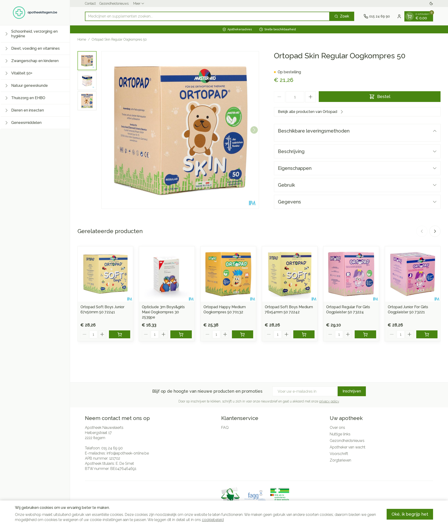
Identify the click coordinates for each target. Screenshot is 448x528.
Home (81, 39)
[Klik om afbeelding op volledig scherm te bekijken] (180, 130)
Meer (136, 3)
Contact (90, 3)
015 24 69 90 (112, 448)
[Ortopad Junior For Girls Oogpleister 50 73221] (412, 274)
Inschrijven (352, 391)
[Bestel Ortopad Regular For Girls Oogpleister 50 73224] (365, 334)
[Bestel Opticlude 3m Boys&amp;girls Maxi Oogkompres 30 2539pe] (181, 334)
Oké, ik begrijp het (410, 514)
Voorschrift (339, 453)
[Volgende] (254, 130)
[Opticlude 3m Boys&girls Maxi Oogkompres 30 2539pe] (166, 274)
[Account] (399, 16)
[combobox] (207, 16)
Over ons (337, 427)
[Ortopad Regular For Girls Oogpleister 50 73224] (351, 274)
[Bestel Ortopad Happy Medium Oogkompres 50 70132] (242, 334)
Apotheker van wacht (347, 447)
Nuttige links (340, 434)
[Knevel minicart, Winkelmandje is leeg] (409, 16)
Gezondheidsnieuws (114, 3)
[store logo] (35, 12)
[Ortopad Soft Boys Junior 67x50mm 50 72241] (105, 274)
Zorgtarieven (340, 460)
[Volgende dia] (435, 231)
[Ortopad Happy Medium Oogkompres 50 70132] (228, 274)
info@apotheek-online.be (128, 453)
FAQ (225, 427)
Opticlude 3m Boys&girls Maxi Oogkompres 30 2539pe (163, 312)
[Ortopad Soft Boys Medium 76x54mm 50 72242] (289, 274)
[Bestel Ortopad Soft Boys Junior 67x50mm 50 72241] (119, 334)
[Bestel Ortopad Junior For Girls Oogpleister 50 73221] (427, 334)
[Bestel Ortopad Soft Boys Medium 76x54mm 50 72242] (304, 334)
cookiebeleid (213, 520)
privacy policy (329, 401)
